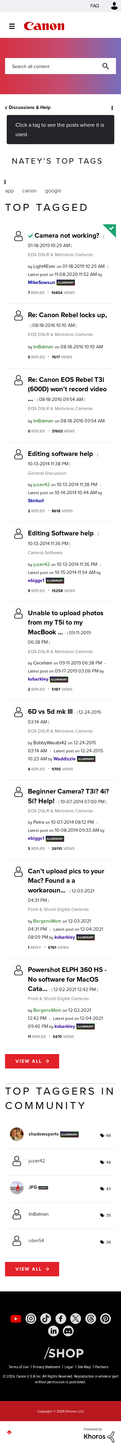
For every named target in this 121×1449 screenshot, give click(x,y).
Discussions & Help (29, 107)
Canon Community (44, 26)
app (9, 190)
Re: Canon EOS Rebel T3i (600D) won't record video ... (67, 389)
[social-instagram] (31, 1318)
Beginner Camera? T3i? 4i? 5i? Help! (68, 796)
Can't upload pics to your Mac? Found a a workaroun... (66, 885)
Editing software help (63, 458)
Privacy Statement (46, 1367)
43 (108, 1189)
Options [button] (111, 107)
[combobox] (60, 66)
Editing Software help (63, 537)
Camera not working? (66, 239)
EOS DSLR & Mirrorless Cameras (60, 254)
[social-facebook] (60, 1318)
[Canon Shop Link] (60, 1353)
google (53, 190)
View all (28, 1061)
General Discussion (47, 473)
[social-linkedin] (53, 1331)
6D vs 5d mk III (64, 715)
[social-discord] (68, 1331)
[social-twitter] (75, 1318)
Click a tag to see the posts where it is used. (59, 129)
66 (108, 1136)
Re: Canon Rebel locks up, (67, 319)
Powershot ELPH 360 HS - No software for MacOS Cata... (67, 979)
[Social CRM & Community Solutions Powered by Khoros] (99, 1435)
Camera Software (45, 552)
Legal (69, 1367)
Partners (102, 1367)
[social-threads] (90, 1318)
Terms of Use (19, 1367)
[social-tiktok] (45, 1318)
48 (108, 1162)
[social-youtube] (15, 1318)
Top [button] (9, 1432)
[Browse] (15, 26)
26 (108, 1242)
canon (29, 190)
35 (108, 1215)
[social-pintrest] (105, 1318)
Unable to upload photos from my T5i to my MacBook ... (66, 627)
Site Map (84, 1367)
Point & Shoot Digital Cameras (58, 909)
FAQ (94, 5)
